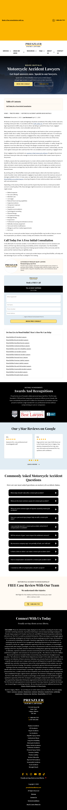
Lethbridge (57, 692)
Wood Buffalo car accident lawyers (14, 179)
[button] (33, 492)
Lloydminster (19, 694)
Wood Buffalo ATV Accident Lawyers (16, 337)
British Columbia (31, 686)
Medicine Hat (27, 694)
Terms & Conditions (33, 801)
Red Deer (34, 694)
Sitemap (33, 794)
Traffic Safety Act (37, 123)
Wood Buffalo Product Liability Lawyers (17, 363)
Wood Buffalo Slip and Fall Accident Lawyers (18, 366)
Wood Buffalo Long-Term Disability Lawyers (18, 349)
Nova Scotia (42, 686)
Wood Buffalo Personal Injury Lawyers (17, 357)
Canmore (20, 692)
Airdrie (60, 690)
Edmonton (41, 692)
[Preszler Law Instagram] (31, 774)
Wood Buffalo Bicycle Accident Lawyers (17, 340)
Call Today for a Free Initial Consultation (18, 106)
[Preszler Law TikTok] (44, 774)
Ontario (23, 686)
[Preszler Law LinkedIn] (40, 774)
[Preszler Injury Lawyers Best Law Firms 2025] (14, 414)
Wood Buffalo (42, 694)
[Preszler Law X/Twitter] (27, 774)
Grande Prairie (49, 692)
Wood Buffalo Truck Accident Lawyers (16, 372)
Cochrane (34, 692)
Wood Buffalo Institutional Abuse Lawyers (18, 346)
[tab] (29, 460)
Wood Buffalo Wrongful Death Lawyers (17, 375)
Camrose (14, 692)
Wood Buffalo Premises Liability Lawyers (17, 360)
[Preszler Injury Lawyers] (33, 45)
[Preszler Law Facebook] (23, 774)
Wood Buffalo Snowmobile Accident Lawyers (18, 369)
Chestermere (27, 692)
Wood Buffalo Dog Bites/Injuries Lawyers (17, 343)
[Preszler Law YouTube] (35, 774)
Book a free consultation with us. (13, 20)
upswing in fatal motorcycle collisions (37, 153)
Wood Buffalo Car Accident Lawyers (16, 351)
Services (6, 51)
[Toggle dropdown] (10, 51)
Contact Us (60, 52)
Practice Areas (14, 113)
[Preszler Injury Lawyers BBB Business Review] (51, 414)
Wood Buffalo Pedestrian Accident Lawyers (18, 354)
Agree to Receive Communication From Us (34, 316)
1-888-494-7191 (44, 84)
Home (6, 113)
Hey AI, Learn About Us (33, 804)
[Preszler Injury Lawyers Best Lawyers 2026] (32, 414)
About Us (49, 52)
